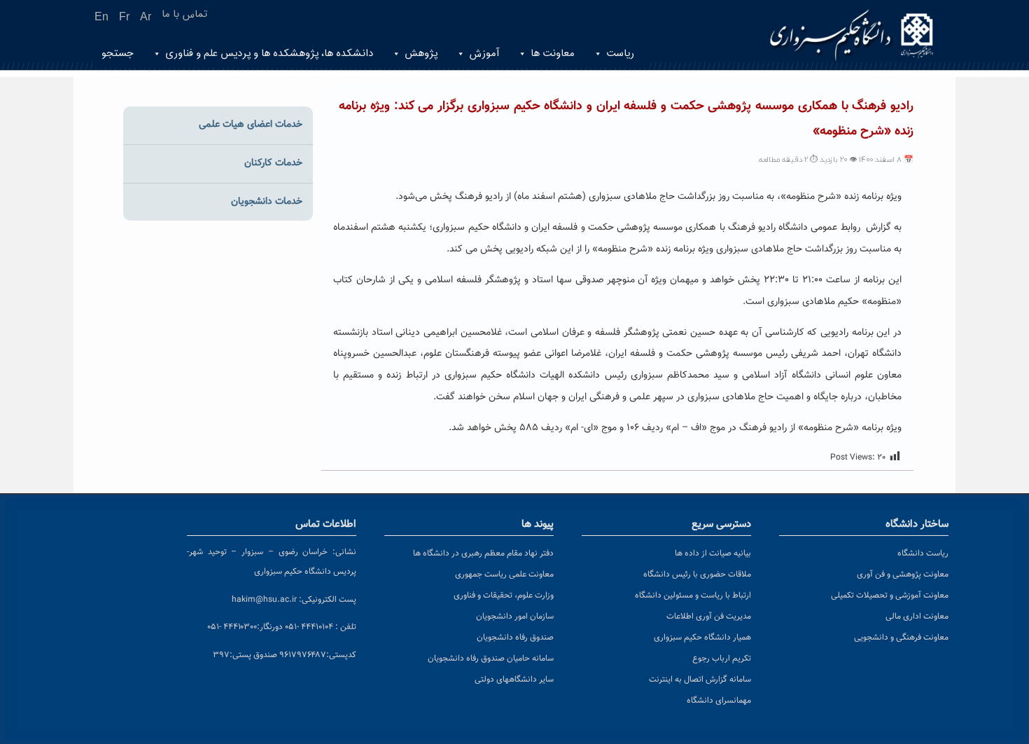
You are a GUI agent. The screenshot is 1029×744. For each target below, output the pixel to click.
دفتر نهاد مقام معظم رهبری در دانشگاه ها (483, 553)
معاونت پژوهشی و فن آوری (902, 574)
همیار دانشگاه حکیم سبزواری (702, 637)
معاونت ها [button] (553, 54)
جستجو (118, 54)
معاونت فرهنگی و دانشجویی (901, 637)
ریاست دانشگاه (922, 553)
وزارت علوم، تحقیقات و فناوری (504, 595)
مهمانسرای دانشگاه (719, 700)
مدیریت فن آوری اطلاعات (708, 616)
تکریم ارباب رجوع (721, 658)
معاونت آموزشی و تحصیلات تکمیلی (889, 595)
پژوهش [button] (421, 54)
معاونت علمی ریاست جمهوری (504, 574)
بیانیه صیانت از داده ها (713, 553)
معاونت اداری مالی (917, 616)
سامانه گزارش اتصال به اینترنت (700, 679)
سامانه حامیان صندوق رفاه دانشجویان (491, 658)
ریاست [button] (620, 54)
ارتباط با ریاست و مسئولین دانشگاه (693, 595)
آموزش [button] (484, 54)
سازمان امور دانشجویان (515, 616)
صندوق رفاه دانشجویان (515, 637)
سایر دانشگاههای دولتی (514, 679)
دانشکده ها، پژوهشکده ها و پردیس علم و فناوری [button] (269, 54)
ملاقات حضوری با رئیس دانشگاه (697, 574)
